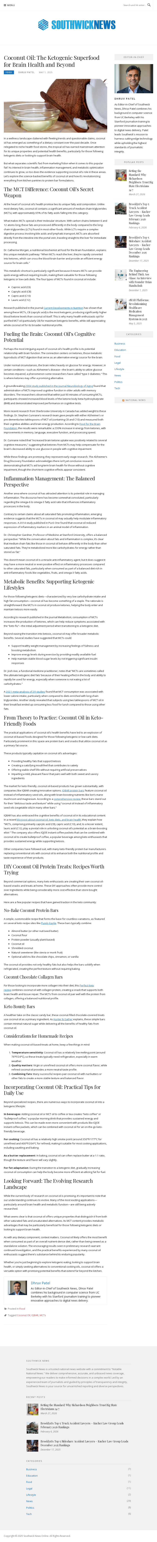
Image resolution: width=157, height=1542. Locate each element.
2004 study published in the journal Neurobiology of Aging (59, 386)
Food (9, 72)
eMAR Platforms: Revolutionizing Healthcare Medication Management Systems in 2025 (139, 309)
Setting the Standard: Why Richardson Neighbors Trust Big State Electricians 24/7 (141, 180)
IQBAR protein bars (73, 790)
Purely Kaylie (48, 923)
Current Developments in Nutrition (63, 308)
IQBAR (34, 1315)
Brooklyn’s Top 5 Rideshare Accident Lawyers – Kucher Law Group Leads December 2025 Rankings (140, 247)
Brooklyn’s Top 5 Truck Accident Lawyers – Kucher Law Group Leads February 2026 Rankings (139, 213)
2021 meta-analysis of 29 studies (25, 691)
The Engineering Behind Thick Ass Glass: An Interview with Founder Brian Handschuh (140, 278)
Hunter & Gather (63, 1019)
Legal (117, 362)
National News (136, 400)
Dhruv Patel (26, 72)
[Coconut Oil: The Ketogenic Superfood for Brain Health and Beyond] (55, 105)
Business (119, 343)
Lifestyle (119, 369)
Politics (118, 382)
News (117, 375)
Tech (117, 388)
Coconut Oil (23, 1315)
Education (120, 350)
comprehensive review (67, 799)
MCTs (43, 1315)
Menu (11, 5)
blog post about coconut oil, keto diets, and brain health (49, 819)
